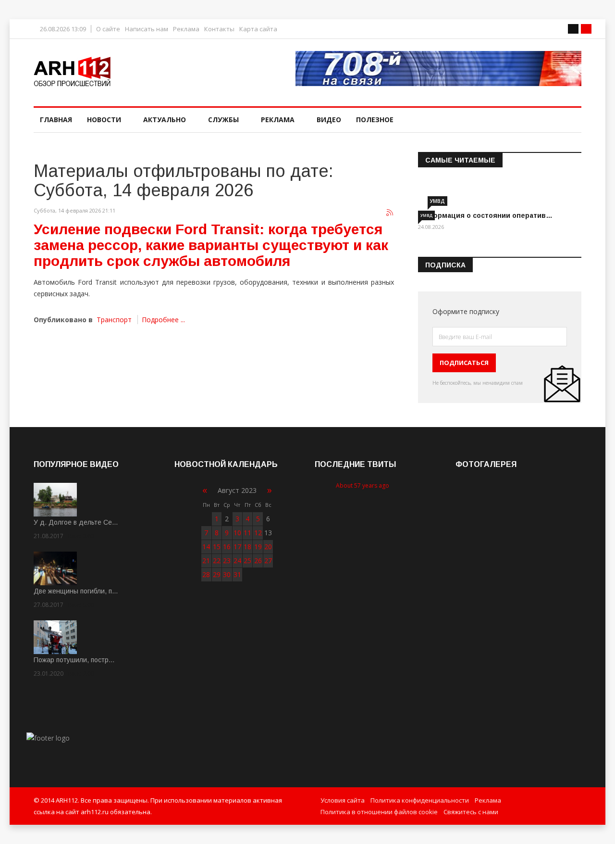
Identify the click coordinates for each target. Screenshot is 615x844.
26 (258, 560)
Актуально (164, 119)
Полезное (375, 119)
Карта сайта (258, 29)
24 (237, 560)
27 (268, 560)
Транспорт (114, 319)
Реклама (186, 29)
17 (237, 546)
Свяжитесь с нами (470, 811)
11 (247, 532)
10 (237, 532)
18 (247, 546)
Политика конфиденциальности (419, 800)
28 (206, 574)
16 (227, 546)
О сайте (108, 29)
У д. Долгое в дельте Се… (76, 522)
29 (217, 574)
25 (247, 560)
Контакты (219, 29)
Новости (104, 119)
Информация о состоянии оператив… (485, 215)
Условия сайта (342, 800)
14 (206, 546)
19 (258, 546)
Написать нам (146, 29)
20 (268, 546)
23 (227, 560)
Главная (56, 119)
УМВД (437, 201)
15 (217, 546)
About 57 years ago (362, 485)
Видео (329, 119)
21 (206, 560)
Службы (223, 119)
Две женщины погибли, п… (76, 591)
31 (237, 574)
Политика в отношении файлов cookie (379, 811)
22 (217, 560)
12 (258, 532)
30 (227, 574)
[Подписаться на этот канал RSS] (390, 213)
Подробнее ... (163, 319)
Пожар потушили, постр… (74, 660)
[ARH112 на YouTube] (438, 68)
